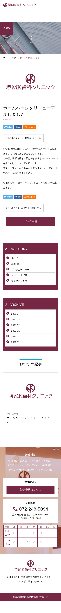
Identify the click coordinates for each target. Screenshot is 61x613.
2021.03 (15, 319)
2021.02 (15, 325)
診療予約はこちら (30, 489)
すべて (14, 258)
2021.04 (15, 314)
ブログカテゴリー (20, 269)
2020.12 (15, 336)
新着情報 (15, 264)
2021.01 (15, 331)
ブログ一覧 (30, 221)
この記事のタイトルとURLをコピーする (23, 138)
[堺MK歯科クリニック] (19, 5)
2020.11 (15, 342)
